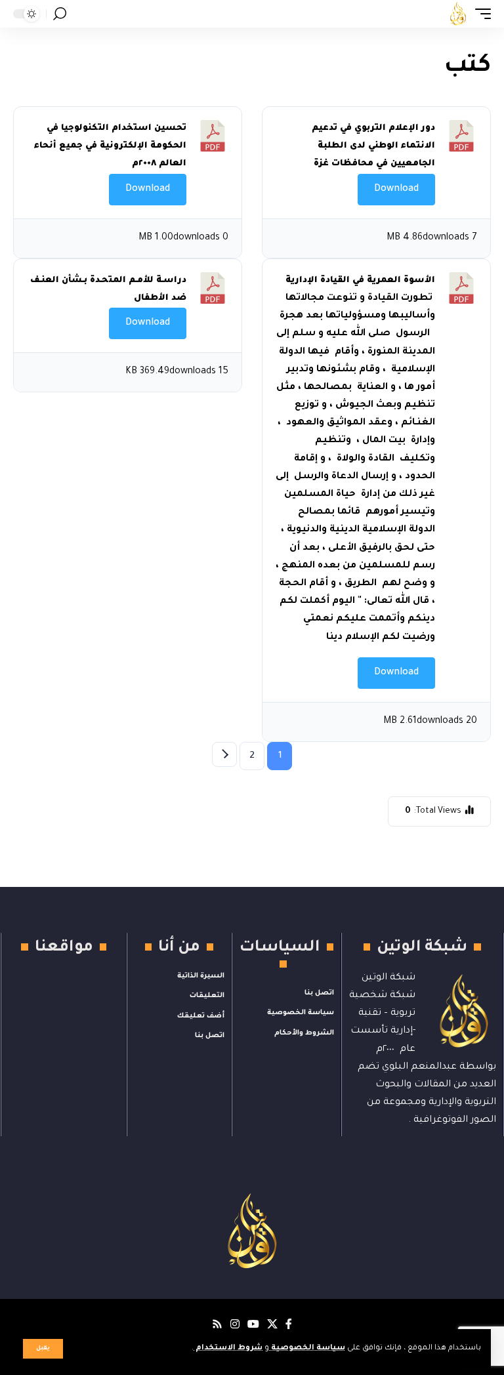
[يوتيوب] (253, 1324)
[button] (43, 1349)
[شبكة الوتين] (458, 14)
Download (396, 189)
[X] (272, 1324)
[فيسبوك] (288, 1324)
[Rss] (217, 1324)
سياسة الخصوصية (307, 1348)
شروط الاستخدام (228, 1348)
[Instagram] (235, 1324)
